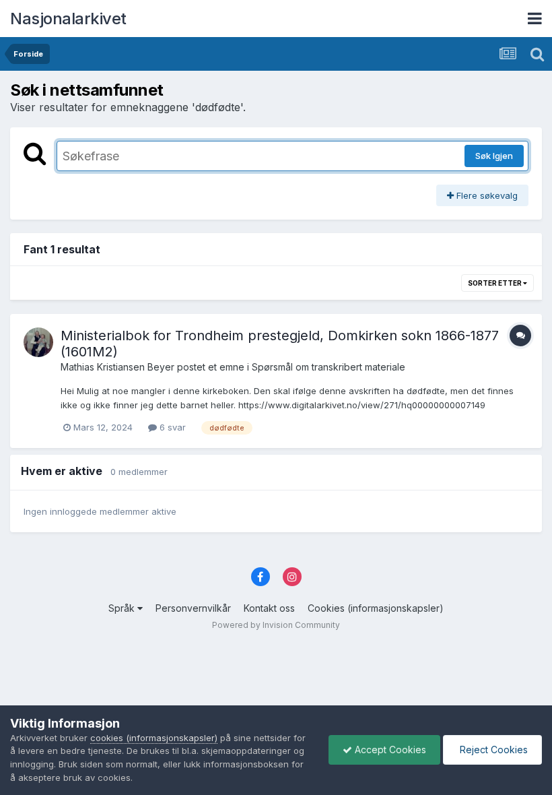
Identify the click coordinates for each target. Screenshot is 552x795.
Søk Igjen (494, 155)
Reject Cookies (492, 749)
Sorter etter (495, 283)
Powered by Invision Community (276, 625)
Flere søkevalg (486, 195)
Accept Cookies (389, 749)
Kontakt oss (269, 608)
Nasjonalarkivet (68, 18)
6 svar (171, 427)
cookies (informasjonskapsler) (153, 737)
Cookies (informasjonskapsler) (376, 608)
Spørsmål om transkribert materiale (328, 367)
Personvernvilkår (193, 608)
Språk (122, 608)
